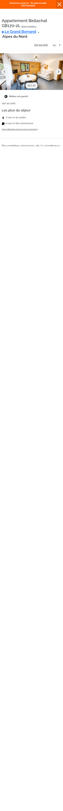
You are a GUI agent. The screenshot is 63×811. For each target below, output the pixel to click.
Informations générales (16, 45)
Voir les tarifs (41, 45)
